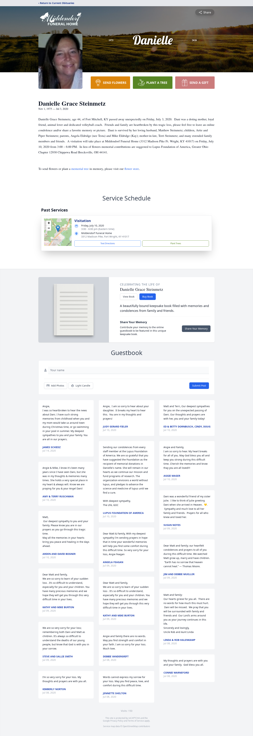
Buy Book (147, 296)
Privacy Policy (116, 720)
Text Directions (108, 243)
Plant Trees (175, 243)
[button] (58, 228)
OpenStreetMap (130, 726)
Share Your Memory (196, 328)
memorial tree (80, 169)
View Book (128, 296)
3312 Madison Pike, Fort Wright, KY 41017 (105, 236)
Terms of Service (136, 720)
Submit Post (199, 385)
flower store (131, 169)
